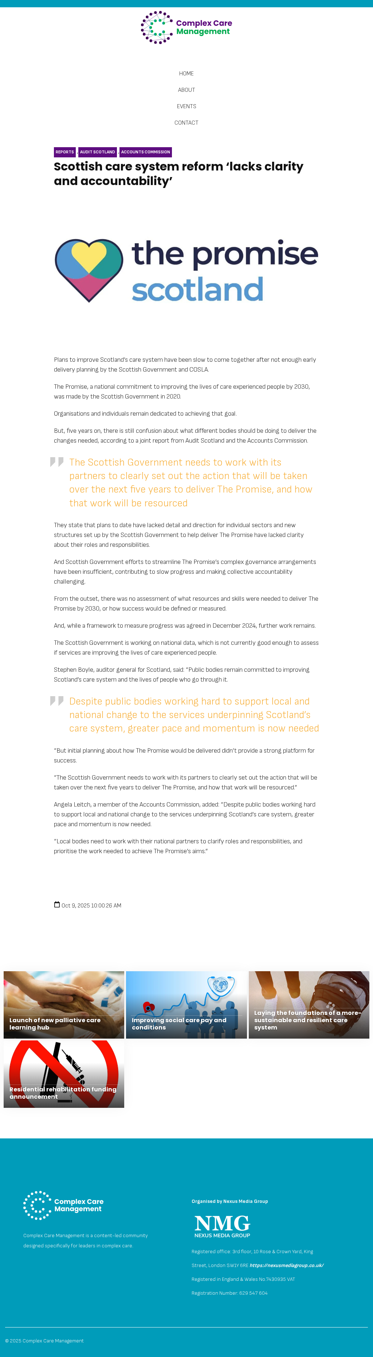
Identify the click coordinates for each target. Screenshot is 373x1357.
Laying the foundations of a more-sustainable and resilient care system (307, 1020)
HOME (186, 73)
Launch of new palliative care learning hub (55, 1024)
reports (65, 152)
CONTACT (186, 122)
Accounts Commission (145, 152)
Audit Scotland (97, 152)
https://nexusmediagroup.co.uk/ (286, 1265)
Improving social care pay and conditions (179, 1024)
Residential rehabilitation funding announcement (63, 1093)
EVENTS (186, 106)
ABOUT (186, 90)
